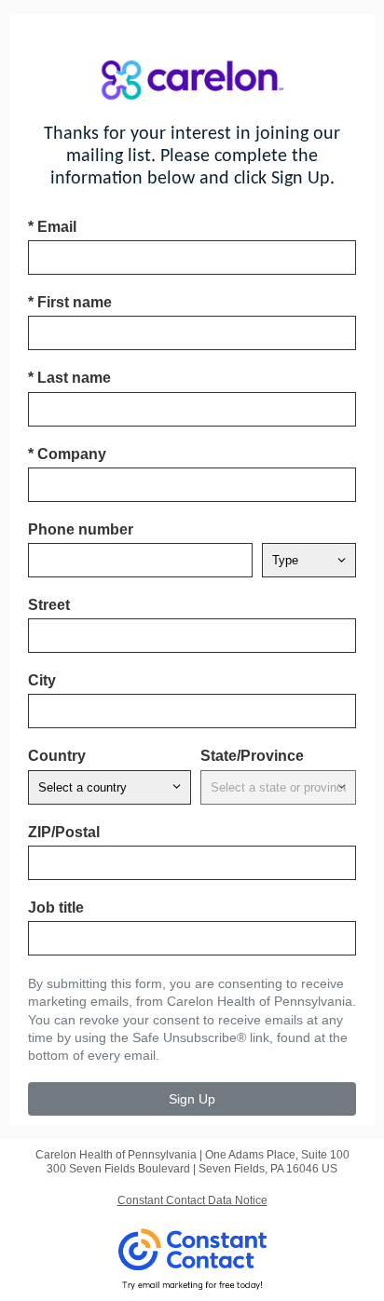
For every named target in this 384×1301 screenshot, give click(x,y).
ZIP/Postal (64, 832)
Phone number (80, 529)
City (42, 680)
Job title (56, 907)
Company (67, 454)
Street (49, 605)
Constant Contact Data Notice (192, 1200)
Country (57, 756)
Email (52, 227)
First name (70, 302)
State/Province (252, 756)
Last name (69, 378)
